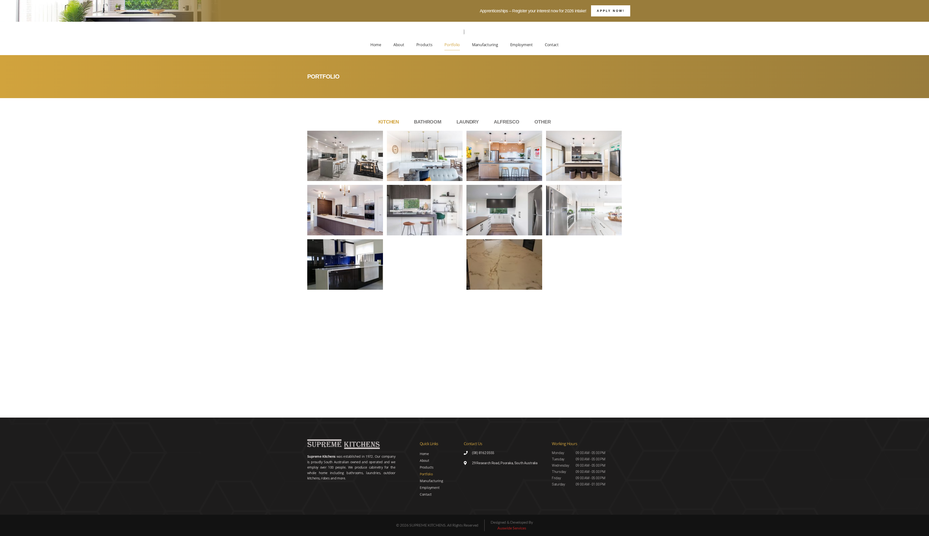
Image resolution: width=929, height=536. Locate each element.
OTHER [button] (542, 121)
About (398, 44)
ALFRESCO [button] (506, 121)
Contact (552, 44)
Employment (521, 44)
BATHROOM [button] (428, 121)
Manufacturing (485, 44)
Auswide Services (511, 528)
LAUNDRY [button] (468, 121)
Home (375, 44)
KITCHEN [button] (388, 121)
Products (424, 44)
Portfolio (452, 44)
